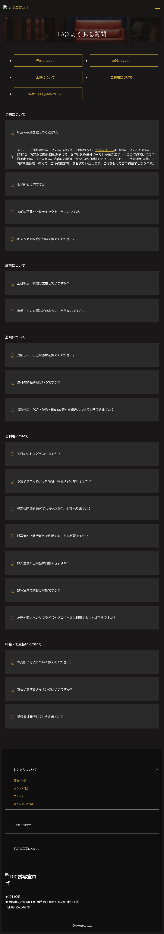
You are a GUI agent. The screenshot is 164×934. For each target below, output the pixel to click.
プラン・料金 (21, 788)
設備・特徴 (20, 780)
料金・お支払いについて (45, 94)
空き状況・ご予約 (23, 804)
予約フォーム (104, 150)
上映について (45, 77)
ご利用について (121, 77)
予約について (45, 60)
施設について (121, 60)
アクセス (18, 796)
